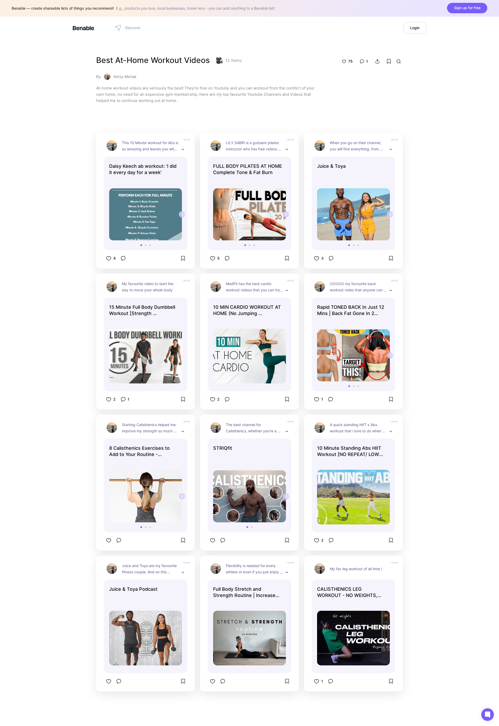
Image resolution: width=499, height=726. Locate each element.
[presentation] (182, 214)
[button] (141, 245)
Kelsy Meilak (125, 76)
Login (414, 27)
